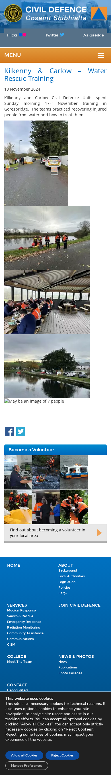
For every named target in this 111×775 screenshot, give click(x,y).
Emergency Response (24, 622)
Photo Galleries (70, 673)
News (62, 662)
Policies (64, 588)
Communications (20, 639)
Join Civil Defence (79, 605)
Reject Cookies (62, 755)
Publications (68, 667)
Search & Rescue (20, 616)
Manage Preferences (26, 765)
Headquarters (17, 690)
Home (13, 565)
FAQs (62, 593)
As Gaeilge (93, 35)
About (65, 565)
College (16, 656)
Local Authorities (71, 576)
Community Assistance (25, 633)
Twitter (51, 35)
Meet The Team (19, 662)
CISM (11, 644)
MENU (12, 55)
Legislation (66, 582)
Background (67, 570)
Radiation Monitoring (23, 627)
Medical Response (21, 610)
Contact (17, 685)
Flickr (12, 35)
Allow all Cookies (24, 755)
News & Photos (76, 656)
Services (17, 605)
